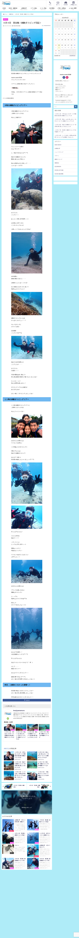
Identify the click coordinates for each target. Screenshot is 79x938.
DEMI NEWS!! (58, 144)
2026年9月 (72, 55)
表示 (12, 98)
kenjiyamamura (47, 25)
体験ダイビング (58, 159)
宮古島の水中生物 (59, 170)
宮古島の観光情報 (59, 173)
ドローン (57, 155)
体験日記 (6, 19)
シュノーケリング (59, 152)
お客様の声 (57, 148)
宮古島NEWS (58, 166)
